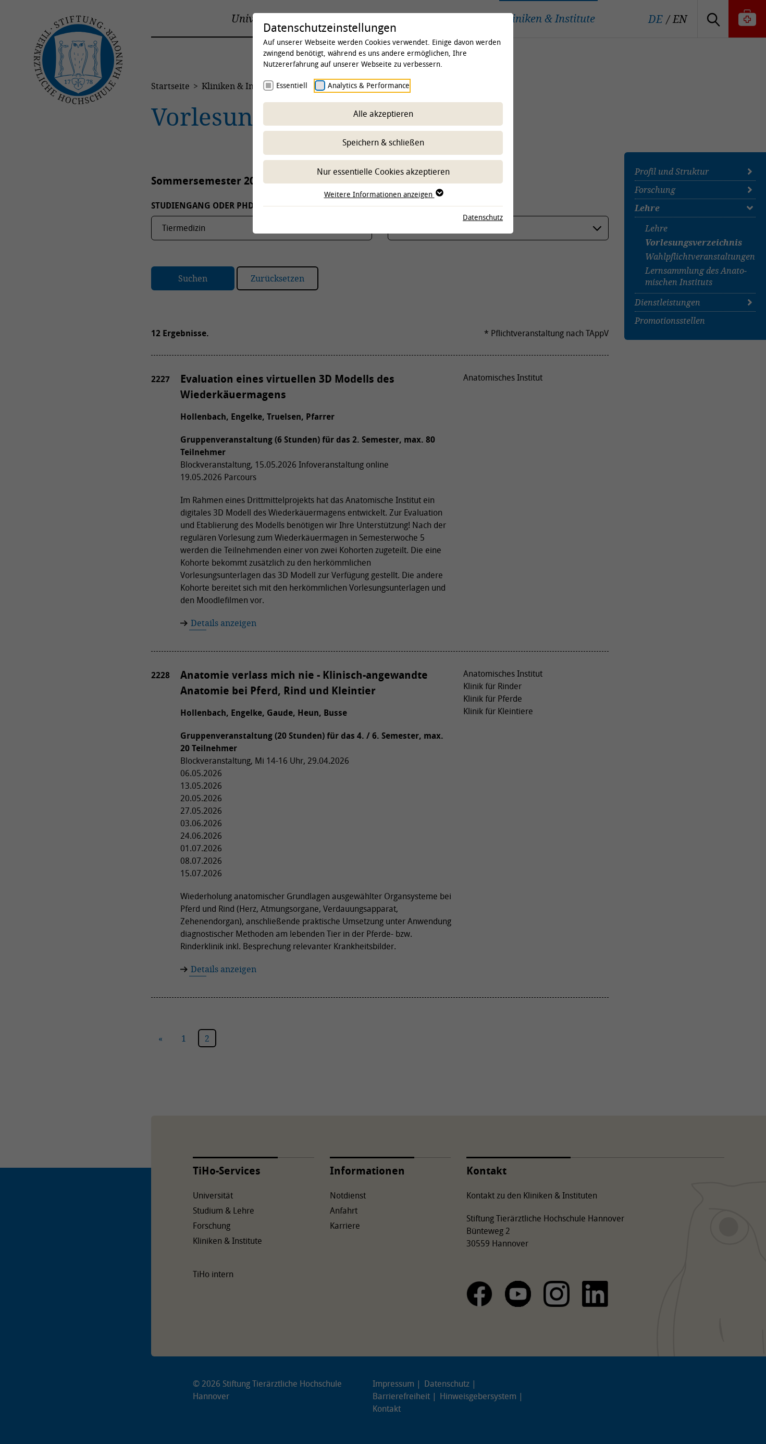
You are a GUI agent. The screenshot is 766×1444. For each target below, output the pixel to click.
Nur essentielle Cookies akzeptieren (383, 171)
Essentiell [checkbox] (291, 85)
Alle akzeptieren (383, 113)
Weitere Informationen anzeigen (379, 194)
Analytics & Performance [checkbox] (369, 85)
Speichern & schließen (383, 142)
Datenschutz (483, 217)
